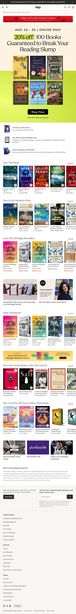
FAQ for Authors (8, 536)
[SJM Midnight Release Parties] (38, 356)
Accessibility (7, 600)
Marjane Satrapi (8, 395)
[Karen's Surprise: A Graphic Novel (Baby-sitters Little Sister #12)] (10, 417)
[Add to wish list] (15, 185)
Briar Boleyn (70, 193)
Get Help (6, 525)
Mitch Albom (54, 395)
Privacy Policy (28, 610)
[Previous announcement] (3, 2)
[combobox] (39, 12)
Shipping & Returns (9, 522)
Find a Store (7, 529)
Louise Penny (39, 193)
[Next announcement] (72, 2)
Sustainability (7, 593)
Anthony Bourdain (40, 395)
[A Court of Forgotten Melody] (39, 252)
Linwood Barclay (55, 191)
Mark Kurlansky (24, 393)
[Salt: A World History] (26, 379)
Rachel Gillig (51, 343)
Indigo (9, 610)
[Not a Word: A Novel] (57, 176)
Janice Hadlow (23, 230)
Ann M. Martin (7, 433)
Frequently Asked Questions (12, 518)
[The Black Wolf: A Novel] (42, 176)
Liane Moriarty (7, 193)
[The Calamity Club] (55, 252)
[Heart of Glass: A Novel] (26, 176)
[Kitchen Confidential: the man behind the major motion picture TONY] (42, 379)
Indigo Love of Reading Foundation (14, 586)
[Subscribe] (70, 497)
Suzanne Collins (40, 433)
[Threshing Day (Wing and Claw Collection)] (25, 252)
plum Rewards (8, 552)
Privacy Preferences (39, 610)
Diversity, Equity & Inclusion (12, 589)
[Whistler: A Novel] (10, 214)
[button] (3, 7)
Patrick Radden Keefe (57, 230)
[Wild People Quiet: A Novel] (41, 214)
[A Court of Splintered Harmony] (10, 252)
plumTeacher (7, 556)
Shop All (70, 163)
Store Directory (8, 559)
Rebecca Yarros (23, 268)
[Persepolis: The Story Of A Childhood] (10, 379)
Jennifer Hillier (23, 193)
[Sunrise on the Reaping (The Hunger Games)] (42, 417)
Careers (6, 579)
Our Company (8, 582)
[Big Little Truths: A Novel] (10, 176)
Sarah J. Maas (7, 268)
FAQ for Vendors (8, 540)
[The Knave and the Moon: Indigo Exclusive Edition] (55, 326)
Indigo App (6, 563)
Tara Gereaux (38, 230)
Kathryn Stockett (53, 266)
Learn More (8, 497)
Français (17, 606)
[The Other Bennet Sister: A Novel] (26, 214)
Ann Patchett (7, 229)
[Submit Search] (4, 12)
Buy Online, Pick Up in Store (12, 570)
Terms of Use (50, 610)
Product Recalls (8, 597)
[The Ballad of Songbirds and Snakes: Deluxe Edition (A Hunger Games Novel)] (58, 417)
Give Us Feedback (9, 533)
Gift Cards (6, 566)
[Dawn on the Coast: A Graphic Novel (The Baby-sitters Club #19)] (26, 417)
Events (5, 548)
